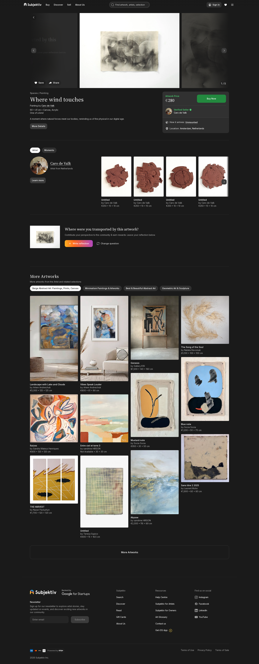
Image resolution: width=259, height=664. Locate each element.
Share (56, 82)
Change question (110, 243)
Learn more (38, 180)
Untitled (105, 200)
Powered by (53, 650)
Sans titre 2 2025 (190, 485)
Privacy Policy (205, 650)
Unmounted (191, 122)
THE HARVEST (37, 506)
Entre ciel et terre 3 (90, 445)
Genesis (135, 363)
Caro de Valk (48, 105)
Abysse (134, 517)
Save (41, 82)
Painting (44, 93)
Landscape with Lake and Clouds (47, 384)
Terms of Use (187, 650)
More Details (38, 126)
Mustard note (138, 440)
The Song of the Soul (192, 347)
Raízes (33, 445)
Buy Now (211, 98)
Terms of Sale (222, 650)
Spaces (34, 93)
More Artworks (129, 552)
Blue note (186, 424)
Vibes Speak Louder (90, 384)
